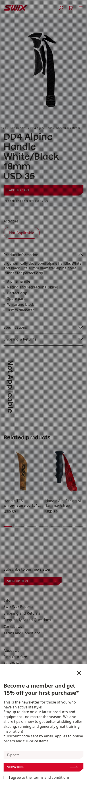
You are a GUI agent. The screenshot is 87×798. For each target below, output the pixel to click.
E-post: (13, 755)
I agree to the (39, 777)
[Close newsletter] (79, 672)
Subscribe (15, 767)
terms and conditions (51, 777)
